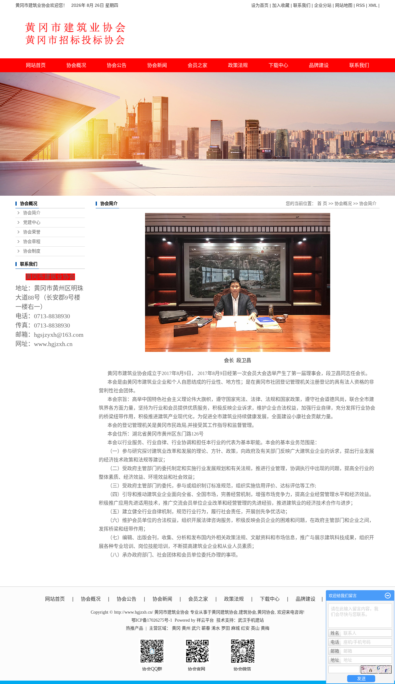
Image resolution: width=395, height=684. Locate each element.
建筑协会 (247, 612)
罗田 (225, 628)
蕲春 (206, 628)
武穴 (196, 628)
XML (372, 5)
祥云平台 (205, 620)
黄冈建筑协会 (225, 612)
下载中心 (278, 65)
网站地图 (343, 5)
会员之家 (198, 599)
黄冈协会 (266, 612)
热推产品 (134, 628)
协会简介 (31, 213)
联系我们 (301, 5)
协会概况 (343, 203)
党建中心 (31, 222)
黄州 (186, 628)
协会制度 (31, 251)
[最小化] (388, 596)
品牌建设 (305, 599)
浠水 (215, 628)
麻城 (235, 628)
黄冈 (176, 628)
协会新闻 (162, 599)
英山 (255, 628)
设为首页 (259, 5)
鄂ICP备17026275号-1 (151, 620)
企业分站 (322, 5)
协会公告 (126, 599)
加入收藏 (280, 5)
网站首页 (36, 65)
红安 (245, 628)
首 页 (322, 203)
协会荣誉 (31, 232)
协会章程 (31, 241)
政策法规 (234, 599)
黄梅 (265, 628)
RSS (360, 5)
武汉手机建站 (251, 620)
